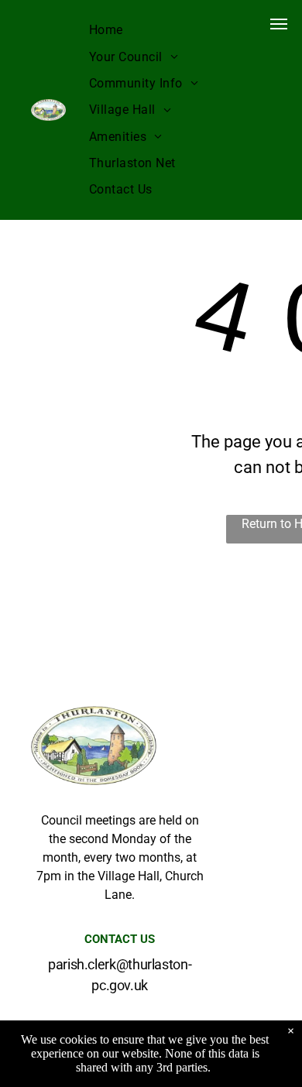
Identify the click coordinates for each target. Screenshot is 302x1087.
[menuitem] (106, 30)
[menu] (278, 24)
